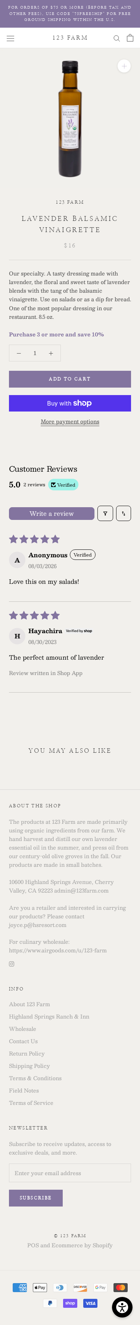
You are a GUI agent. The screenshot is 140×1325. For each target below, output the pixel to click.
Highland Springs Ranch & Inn (49, 1016)
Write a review (51, 513)
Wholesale (22, 1029)
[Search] (116, 37)
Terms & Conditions (35, 1078)
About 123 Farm (29, 1004)
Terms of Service (31, 1103)
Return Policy (27, 1053)
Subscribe (36, 1198)
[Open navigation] (10, 38)
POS (33, 1245)
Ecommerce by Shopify (82, 1245)
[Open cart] (130, 37)
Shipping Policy (29, 1066)
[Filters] (105, 513)
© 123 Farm (70, 1236)
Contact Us (23, 1041)
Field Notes (24, 1090)
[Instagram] (11, 963)
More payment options (70, 421)
